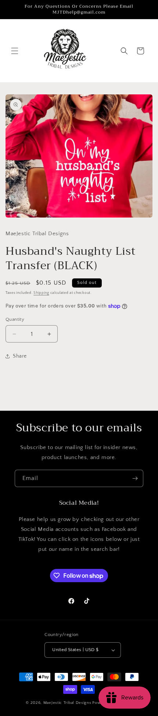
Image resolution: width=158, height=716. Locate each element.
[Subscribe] (135, 478)
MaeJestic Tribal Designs (67, 703)
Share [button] (20, 356)
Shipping (41, 293)
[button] (15, 51)
